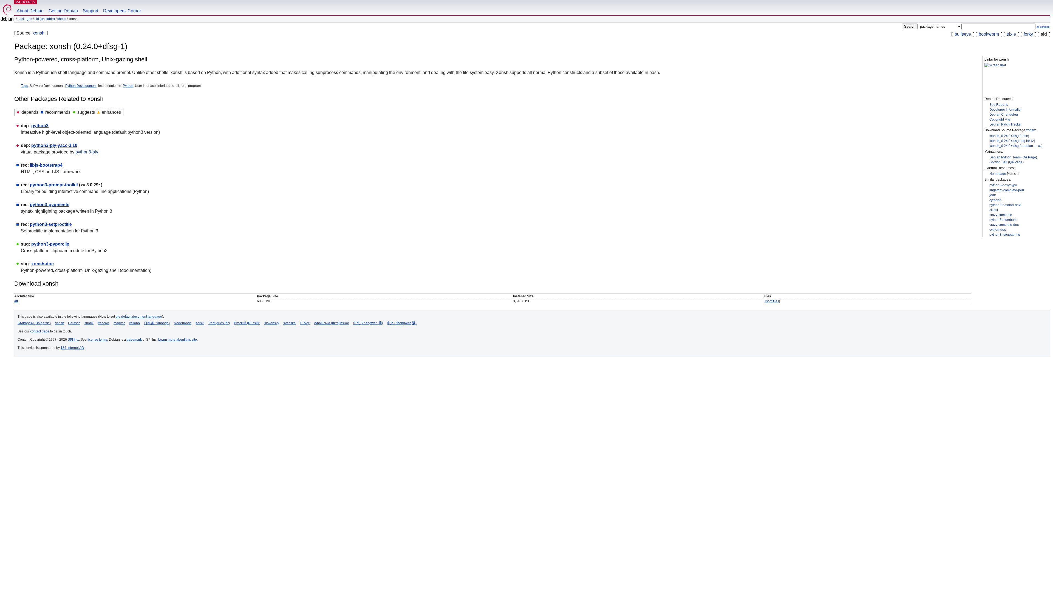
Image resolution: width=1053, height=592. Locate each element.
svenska (289, 323)
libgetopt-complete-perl (1006, 190)
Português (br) (219, 323)
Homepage (997, 174)
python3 (40, 125)
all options (1043, 26)
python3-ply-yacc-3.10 (54, 145)
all (16, 301)
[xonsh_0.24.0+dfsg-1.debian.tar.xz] (1015, 146)
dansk (59, 323)
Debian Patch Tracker (1005, 124)
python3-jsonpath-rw (1004, 235)
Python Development (81, 86)
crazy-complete (1000, 215)
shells (61, 19)
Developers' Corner (122, 10)
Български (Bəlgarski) (34, 323)
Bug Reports (998, 105)
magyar (119, 323)
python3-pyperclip (50, 244)
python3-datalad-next (1005, 205)
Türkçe (305, 323)
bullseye (963, 34)
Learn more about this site (177, 339)
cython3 (995, 200)
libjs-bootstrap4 (46, 165)
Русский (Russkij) (247, 323)
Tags (24, 86)
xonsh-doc (42, 263)
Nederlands (182, 323)
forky (1028, 34)
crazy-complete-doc (1004, 225)
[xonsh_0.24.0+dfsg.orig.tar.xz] (1012, 141)
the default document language (139, 316)
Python (128, 86)
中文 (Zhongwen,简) (368, 323)
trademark (134, 339)
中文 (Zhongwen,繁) (402, 323)
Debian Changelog (1003, 114)
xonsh (38, 33)
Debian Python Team (1005, 157)
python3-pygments (49, 204)
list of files (772, 301)
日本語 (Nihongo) (157, 323)
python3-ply (86, 152)
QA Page (1029, 157)
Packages (25, 2)
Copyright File (999, 119)
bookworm (989, 34)
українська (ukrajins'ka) (331, 323)
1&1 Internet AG (72, 348)
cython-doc (997, 230)
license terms (97, 339)
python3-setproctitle (51, 224)
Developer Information (1006, 110)
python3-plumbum (1003, 220)
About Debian (30, 10)
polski (200, 323)
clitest (993, 210)
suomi (89, 323)
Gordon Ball (998, 162)
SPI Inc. (73, 339)
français (103, 323)
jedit (992, 195)
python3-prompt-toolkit (54, 185)
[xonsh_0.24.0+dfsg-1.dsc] (1009, 136)
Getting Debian (63, 10)
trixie (1011, 34)
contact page (39, 331)
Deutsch (74, 323)
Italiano (134, 323)
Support (90, 10)
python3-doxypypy (1003, 185)
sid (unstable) (45, 19)
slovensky (271, 323)
